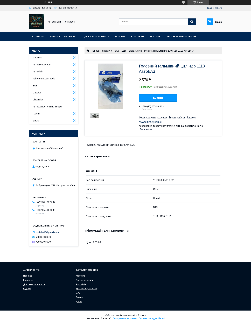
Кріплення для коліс (44, 78)
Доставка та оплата (34, 284)
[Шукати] (192, 21)
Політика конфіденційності (152, 318)
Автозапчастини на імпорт (47, 106)
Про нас (155, 36)
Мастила (37, 57)
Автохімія (38, 71)
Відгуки (120, 36)
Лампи (36, 113)
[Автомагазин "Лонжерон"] (36, 27)
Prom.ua (142, 315)
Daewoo (37, 92)
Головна (38, 36)
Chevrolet (38, 99)
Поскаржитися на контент (125, 318)
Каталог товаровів (62, 36)
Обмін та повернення (181, 36)
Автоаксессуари (42, 64)
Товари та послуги (101, 50)
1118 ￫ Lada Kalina (131, 50)
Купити (158, 98)
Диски (36, 120)
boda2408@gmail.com (47, 232)
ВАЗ (117, 50)
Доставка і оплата (96, 36)
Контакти (137, 36)
